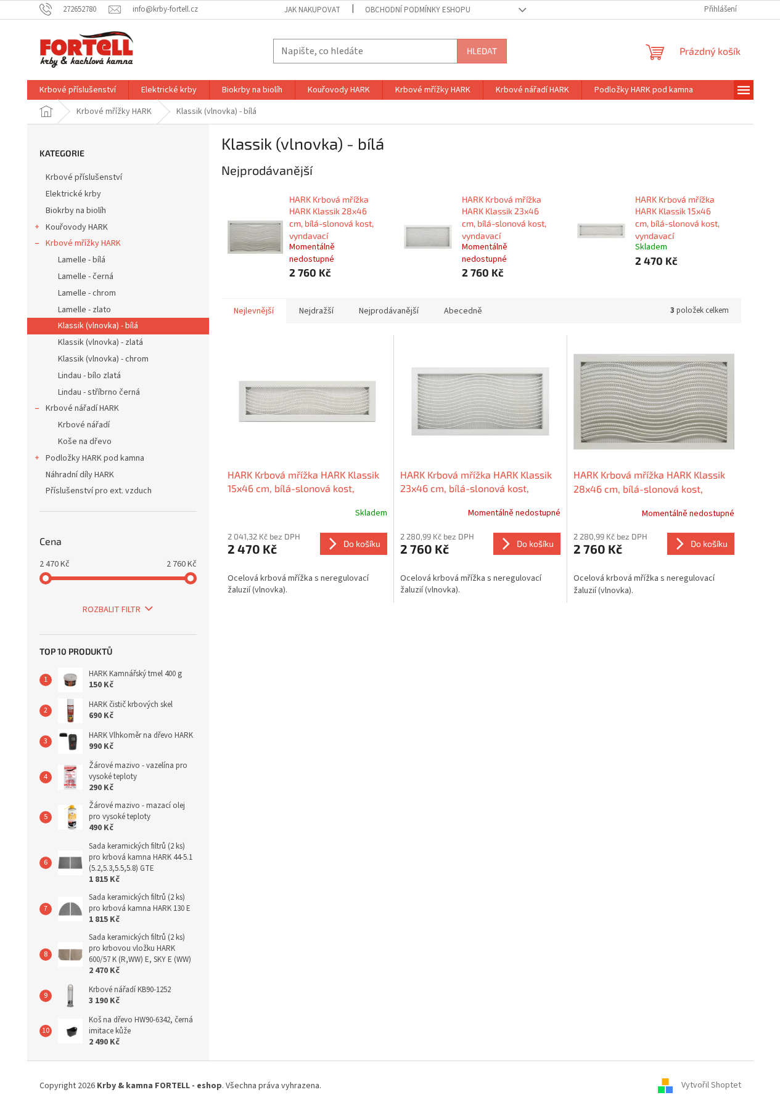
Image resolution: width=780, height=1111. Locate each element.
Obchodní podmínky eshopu (417, 9)
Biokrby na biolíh (76, 210)
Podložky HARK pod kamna (95, 458)
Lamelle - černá (85, 276)
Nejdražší (316, 311)
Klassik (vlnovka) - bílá (98, 326)
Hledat (482, 51)
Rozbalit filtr (112, 610)
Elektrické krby (73, 194)
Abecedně (463, 311)
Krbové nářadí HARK (82, 408)
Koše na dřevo (85, 441)
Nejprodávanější (389, 311)
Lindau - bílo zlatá (89, 376)
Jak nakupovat (312, 9)
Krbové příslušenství (84, 177)
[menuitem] (77, 90)
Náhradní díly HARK (80, 475)
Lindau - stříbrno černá (99, 392)
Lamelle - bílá (81, 260)
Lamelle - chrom (87, 293)
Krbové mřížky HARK (83, 243)
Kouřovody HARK (77, 227)
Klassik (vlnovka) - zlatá (100, 342)
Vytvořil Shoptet (711, 1086)
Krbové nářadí (84, 425)
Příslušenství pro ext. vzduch (99, 491)
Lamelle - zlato (84, 310)
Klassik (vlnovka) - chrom (103, 359)
